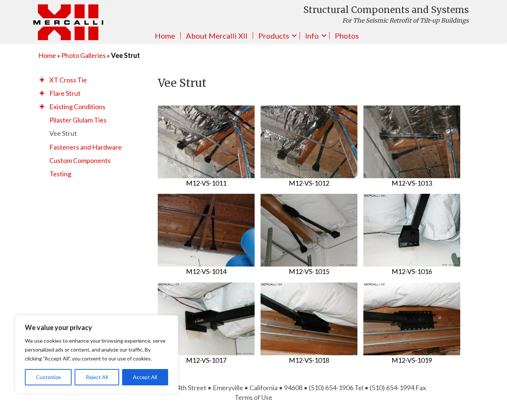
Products (273, 35)
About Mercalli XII (217, 35)
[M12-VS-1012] (309, 141)
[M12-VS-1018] (309, 319)
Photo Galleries (83, 55)
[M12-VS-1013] (411, 141)
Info (312, 35)
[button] (42, 80)
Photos (347, 35)
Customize (48, 377)
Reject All (97, 377)
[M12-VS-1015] (309, 230)
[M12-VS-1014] (206, 230)
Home (165, 35)
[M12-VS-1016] (411, 230)
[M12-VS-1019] (411, 319)
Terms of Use (253, 397)
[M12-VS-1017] (206, 319)
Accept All (145, 377)
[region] (96, 354)
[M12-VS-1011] (206, 141)
